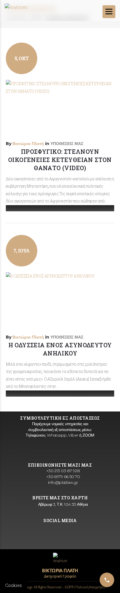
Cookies (13, 585)
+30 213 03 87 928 (62, 470)
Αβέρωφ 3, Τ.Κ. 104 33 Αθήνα (62, 504)
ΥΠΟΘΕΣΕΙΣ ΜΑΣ (66, 143)
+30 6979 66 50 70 (62, 476)
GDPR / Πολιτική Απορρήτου (85, 587)
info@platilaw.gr (62, 482)
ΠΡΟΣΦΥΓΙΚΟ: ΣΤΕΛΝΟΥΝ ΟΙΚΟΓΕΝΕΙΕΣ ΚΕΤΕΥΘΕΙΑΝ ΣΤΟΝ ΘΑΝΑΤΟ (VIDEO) (60, 160)
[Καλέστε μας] (107, 580)
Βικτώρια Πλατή (28, 143)
